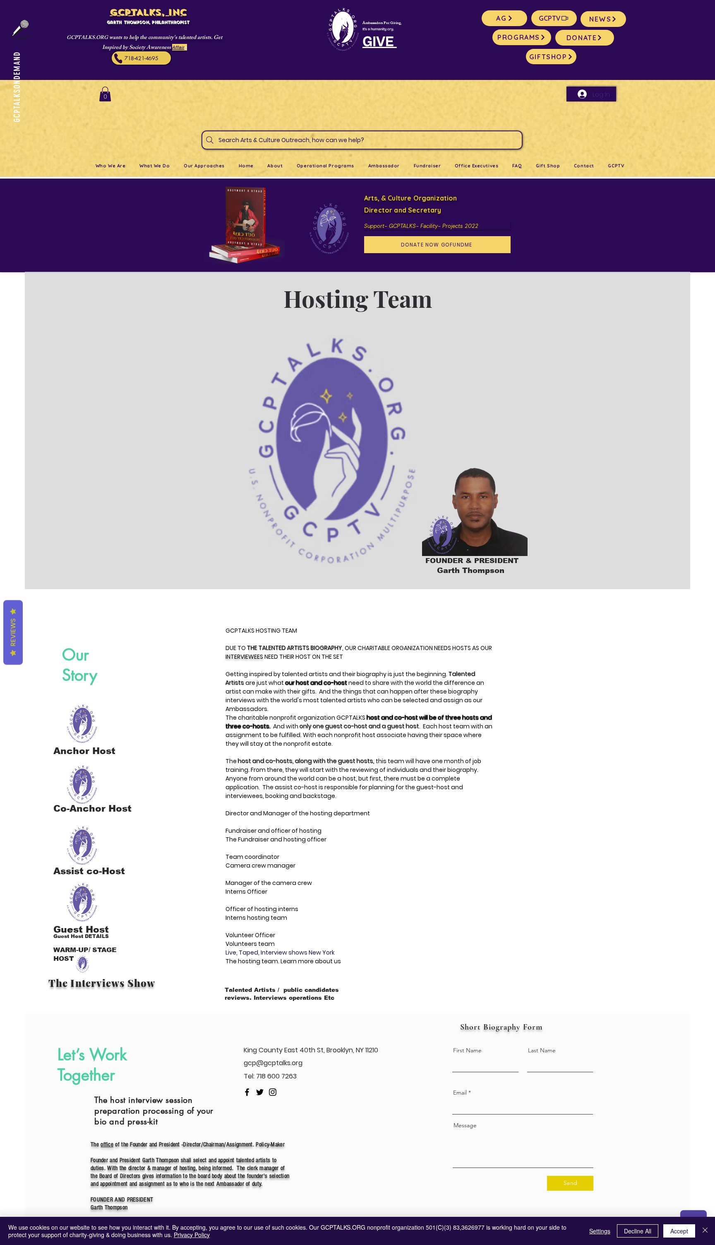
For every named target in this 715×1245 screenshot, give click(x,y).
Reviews (13, 632)
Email (460, 1092)
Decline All (637, 1231)
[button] (105, 94)
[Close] (705, 1230)
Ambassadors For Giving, (381, 23)
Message (465, 1125)
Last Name (542, 1050)
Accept (679, 1231)
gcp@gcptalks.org (273, 1063)
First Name (467, 1050)
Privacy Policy (192, 1234)
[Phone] (118, 58)
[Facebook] (247, 1092)
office (107, 1144)
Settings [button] (599, 1231)
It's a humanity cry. (378, 29)
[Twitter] (260, 1092)
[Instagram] (273, 1092)
